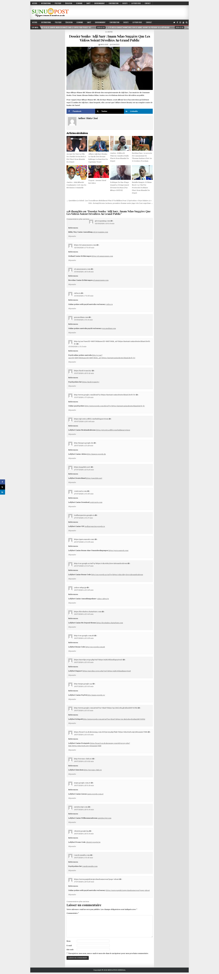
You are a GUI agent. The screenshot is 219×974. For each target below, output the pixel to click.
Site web (70, 950)
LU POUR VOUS (136, 3)
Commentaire (73, 913)
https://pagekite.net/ (82, 467)
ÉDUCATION (68, 3)
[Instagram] (180, 22)
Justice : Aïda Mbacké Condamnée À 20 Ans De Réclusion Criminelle (76, 185)
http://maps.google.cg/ (83, 684)
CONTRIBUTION (113, 3)
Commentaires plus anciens (78, 219)
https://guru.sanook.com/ (84, 539)
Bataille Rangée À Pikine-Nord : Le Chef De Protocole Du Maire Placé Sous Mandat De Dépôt (142, 187)
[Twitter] (174, 22)
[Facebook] (177, 22)
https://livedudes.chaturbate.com (87, 612)
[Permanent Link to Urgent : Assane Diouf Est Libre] (98, 171)
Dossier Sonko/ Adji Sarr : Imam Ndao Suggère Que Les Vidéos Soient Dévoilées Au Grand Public (109, 38)
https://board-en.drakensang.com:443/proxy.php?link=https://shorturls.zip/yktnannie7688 (110, 732)
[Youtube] (183, 22)
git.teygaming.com (102, 221)
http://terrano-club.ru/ (83, 759)
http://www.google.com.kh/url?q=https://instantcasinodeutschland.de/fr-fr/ (104, 395)
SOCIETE (124, 3)
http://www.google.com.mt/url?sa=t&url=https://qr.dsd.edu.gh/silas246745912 (105, 708)
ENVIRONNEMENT (99, 3)
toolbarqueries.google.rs (84, 515)
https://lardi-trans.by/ (82, 371)
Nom (68, 941)
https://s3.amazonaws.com (85, 245)
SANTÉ (88, 3)
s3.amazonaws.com (82, 269)
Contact (148, 3)
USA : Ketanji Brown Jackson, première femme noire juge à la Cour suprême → (120, 203)
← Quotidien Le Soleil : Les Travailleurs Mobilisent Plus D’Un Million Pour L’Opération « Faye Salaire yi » (109, 201)
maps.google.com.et (82, 783)
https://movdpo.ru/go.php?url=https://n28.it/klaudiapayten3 (98, 660)
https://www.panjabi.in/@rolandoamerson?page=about (96, 879)
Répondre (72, 236)
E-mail (69, 945)
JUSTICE (110, 32)
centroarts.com (80, 491)
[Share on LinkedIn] (2, 492)
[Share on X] (2, 487)
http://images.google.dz (83, 443)
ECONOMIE (79, 3)
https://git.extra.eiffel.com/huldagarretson (91, 419)
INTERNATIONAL (46, 3)
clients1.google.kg (81, 831)
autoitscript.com (81, 807)
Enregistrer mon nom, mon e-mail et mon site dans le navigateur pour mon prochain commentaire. (109, 953)
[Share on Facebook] (2, 481)
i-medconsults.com (82, 855)
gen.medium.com (81, 317)
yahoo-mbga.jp (80, 587)
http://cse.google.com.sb (84, 636)
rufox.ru (77, 293)
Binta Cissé (104, 44)
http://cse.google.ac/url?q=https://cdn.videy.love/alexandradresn (100, 563)
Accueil (34, 3)
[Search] (186, 22)
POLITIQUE (58, 3)
